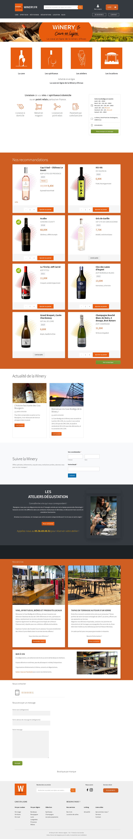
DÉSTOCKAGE (34, 15)
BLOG (63, 15)
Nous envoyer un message (104, 131)
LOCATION (56, 15)
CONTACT (114, 15)
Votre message (17, 730)
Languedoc (34, 819)
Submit (72, 475)
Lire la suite (94, 258)
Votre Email (72, 464)
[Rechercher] (80, 7)
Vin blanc (18, 814)
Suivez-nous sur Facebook (24, 672)
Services (98, 814)
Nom (86, 460)
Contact (98, 817)
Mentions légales (63, 832)
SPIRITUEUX (24, 15)
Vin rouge (18, 812)
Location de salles (72, 814)
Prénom (70, 460)
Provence (33, 822)
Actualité (87, 812)
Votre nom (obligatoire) (20, 710)
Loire (32, 817)
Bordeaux (33, 812)
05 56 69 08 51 (99, 15)
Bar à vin (69, 812)
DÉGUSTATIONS (46, 15)
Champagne (49, 814)
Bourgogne (34, 814)
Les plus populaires (51, 817)
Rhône (32, 824)
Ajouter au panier (45, 209)
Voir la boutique (108, 362)
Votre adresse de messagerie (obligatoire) (26, 720)
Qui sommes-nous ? (102, 812)
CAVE (16, 15)
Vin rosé (17, 817)
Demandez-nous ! (39, 641)
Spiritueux (48, 812)
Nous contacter (48, 524)
